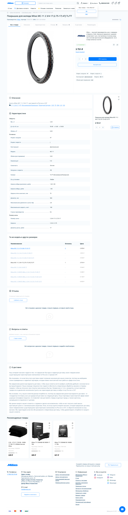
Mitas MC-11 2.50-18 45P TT (19, 267)
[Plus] (85, 59)
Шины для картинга (61, 477)
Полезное (58, 8)
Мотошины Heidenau (82, 491)
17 (12, 105)
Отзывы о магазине (47, 8)
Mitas (18, 19)
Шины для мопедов (15, 12)
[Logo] (10, 3)
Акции (77, 504)
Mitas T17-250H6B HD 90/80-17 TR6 (41, 443)
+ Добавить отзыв (18, 300)
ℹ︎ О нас (10, 8)
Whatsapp (113, 480)
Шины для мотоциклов (62, 474)
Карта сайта (79, 497)
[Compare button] (117, 44)
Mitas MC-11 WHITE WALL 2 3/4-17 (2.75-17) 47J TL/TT (26, 281)
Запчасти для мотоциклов (83, 488)
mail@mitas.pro (26, 489)
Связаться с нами (69, 8)
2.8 (61, 105)
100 (64, 105)
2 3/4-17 (16, 105)
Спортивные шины (26, 12)
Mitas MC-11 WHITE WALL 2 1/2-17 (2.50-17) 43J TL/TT (26, 277)
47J (20, 105)
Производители (80, 500)
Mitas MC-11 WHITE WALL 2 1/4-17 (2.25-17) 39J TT (25, 272)
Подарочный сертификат (83, 502)
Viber (111, 477)
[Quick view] (26, 423)
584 (58, 105)
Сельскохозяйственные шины (62, 479)
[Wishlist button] (113, 44)
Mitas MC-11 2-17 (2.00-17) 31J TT (20, 248)
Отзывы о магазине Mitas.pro (82, 483)
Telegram (112, 475)
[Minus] (79, 59)
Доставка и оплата (23, 8)
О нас (77, 478)
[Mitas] (81, 36)
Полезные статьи (81, 486)
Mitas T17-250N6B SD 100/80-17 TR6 (63, 443)
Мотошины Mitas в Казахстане (81, 475)
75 (55, 105)
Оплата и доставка (81, 480)
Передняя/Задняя (44, 105)
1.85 (52, 105)
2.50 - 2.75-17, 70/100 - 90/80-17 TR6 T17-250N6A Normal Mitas (17, 444)
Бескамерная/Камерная (30, 105)
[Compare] (26, 428)
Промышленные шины (62, 483)
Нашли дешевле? (80, 52)
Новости (33, 8)
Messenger (113, 483)
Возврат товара (80, 495)
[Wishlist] (26, 425)
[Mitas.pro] (35, 465)
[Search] (78, 3)
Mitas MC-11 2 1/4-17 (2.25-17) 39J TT (21, 253)
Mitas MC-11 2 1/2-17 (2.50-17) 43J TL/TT (22, 258)
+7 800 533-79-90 (12, 474)
